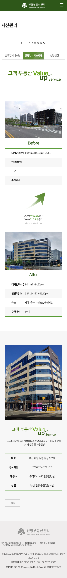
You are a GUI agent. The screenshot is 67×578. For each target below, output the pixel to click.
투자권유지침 (30, 543)
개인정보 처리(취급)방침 (11, 543)
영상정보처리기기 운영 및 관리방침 (17, 545)
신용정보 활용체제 (47, 543)
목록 (13, 503)
